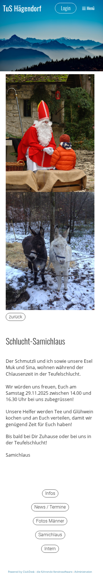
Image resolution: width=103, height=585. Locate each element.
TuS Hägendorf (22, 8)
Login (65, 8)
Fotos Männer (50, 521)
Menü (90, 8)
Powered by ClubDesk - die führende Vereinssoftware (40, 572)
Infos (50, 493)
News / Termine (50, 507)
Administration (83, 572)
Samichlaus (50, 534)
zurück (15, 316)
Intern (50, 548)
